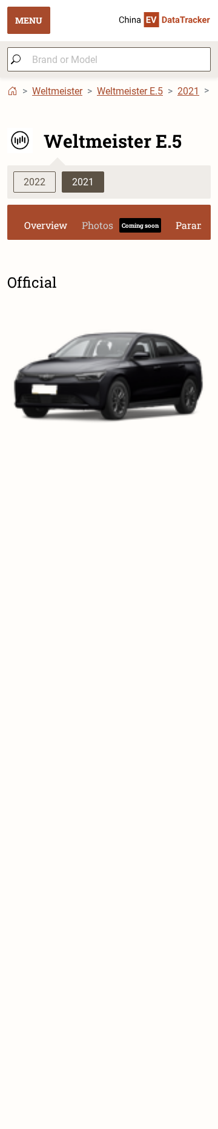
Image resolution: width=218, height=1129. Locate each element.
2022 (34, 182)
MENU (28, 20)
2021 (188, 91)
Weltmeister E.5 (130, 91)
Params (193, 225)
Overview (45, 225)
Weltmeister (57, 91)
